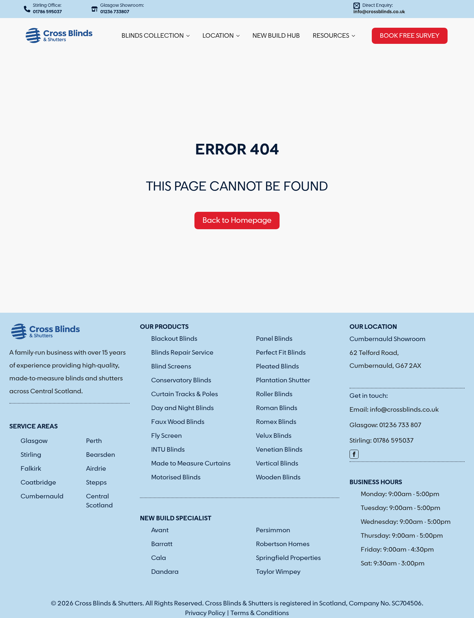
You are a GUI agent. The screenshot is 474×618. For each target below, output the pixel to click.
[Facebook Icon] (354, 454)
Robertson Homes (283, 544)
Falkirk (31, 469)
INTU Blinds (168, 450)
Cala (158, 558)
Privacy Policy (205, 613)
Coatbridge (38, 482)
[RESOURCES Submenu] (355, 36)
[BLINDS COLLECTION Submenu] (190, 36)
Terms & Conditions (260, 613)
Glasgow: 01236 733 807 (385, 425)
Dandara (165, 572)
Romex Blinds (276, 422)
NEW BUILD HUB (276, 36)
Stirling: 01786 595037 (381, 441)
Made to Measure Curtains (191, 463)
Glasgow (34, 441)
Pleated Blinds (277, 366)
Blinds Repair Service (182, 352)
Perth (94, 441)
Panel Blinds (274, 339)
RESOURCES (331, 36)
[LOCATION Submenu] (240, 36)
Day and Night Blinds (182, 408)
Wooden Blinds (278, 477)
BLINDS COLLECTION (153, 36)
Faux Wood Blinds (177, 422)
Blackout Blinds (174, 339)
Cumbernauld (42, 496)
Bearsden (100, 455)
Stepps (96, 482)
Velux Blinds (273, 436)
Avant (160, 530)
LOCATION (218, 36)
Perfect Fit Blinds (281, 352)
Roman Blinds (276, 408)
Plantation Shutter (283, 380)
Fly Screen (166, 436)
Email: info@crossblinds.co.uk (394, 410)
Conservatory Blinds (181, 380)
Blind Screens (171, 366)
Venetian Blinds (279, 450)
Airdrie (96, 469)
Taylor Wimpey (278, 572)
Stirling (31, 455)
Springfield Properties (288, 558)
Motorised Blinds (176, 477)
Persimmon (273, 530)
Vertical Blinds (277, 463)
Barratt (162, 544)
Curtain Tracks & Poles (184, 394)
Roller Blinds (274, 394)
